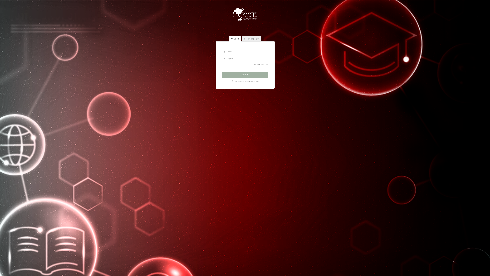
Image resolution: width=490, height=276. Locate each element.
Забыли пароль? (261, 64)
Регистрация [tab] (252, 38)
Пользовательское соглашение (245, 81)
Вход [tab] (236, 38)
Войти (245, 75)
